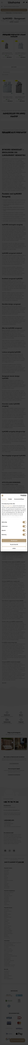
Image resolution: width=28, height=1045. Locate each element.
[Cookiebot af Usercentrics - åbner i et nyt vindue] (20, 495)
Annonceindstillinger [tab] (19, 499)
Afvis (14, 548)
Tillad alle (14, 540)
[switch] (24, 526)
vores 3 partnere (8, 505)
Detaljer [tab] (10, 499)
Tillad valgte (14, 544)
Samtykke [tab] (4, 499)
